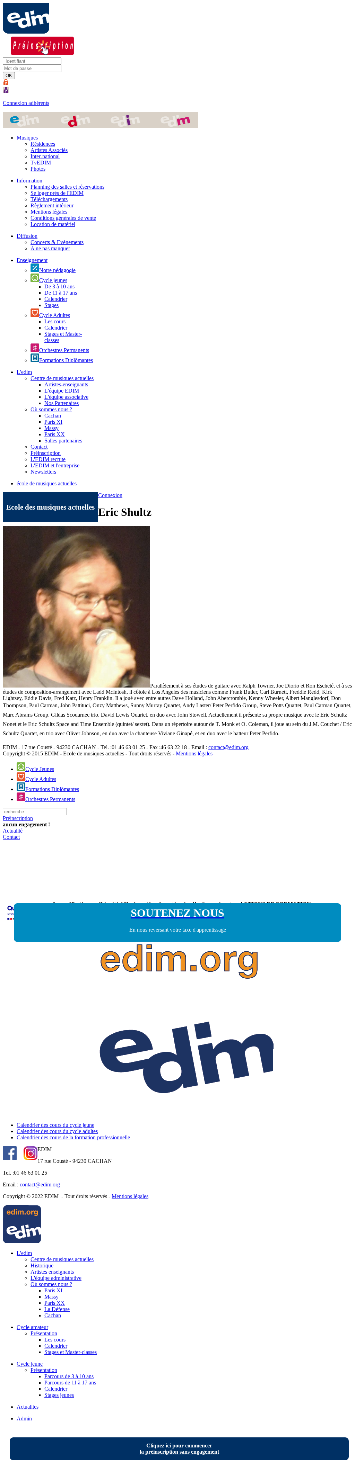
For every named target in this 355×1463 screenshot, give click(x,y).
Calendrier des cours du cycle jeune (55, 1125)
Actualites (27, 1407)
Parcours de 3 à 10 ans (69, 1376)
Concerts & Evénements (57, 242)
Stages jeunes (59, 1395)
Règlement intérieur (52, 205)
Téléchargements (49, 199)
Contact (39, 447)
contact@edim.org (228, 747)
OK (9, 75)
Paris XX (54, 434)
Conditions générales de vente (63, 218)
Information (29, 180)
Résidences (43, 144)
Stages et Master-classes (70, 1352)
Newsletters (43, 472)
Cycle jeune (30, 1364)
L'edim (24, 372)
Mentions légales (49, 212)
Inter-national (45, 156)
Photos (38, 169)
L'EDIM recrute (48, 459)
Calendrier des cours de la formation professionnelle (73, 1137)
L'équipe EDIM (61, 391)
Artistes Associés (49, 150)
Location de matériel (53, 224)
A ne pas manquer (50, 248)
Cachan (52, 416)
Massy (51, 428)
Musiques (27, 138)
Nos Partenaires (61, 403)
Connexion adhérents (26, 103)
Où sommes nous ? (51, 409)
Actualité (13, 831)
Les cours (55, 321)
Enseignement (32, 260)
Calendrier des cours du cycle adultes (57, 1131)
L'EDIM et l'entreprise (55, 465)
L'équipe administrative (56, 1278)
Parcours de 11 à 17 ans (70, 1382)
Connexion (110, 495)
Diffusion (27, 236)
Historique (42, 1265)
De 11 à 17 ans (60, 293)
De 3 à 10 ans (59, 286)
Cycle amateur (32, 1327)
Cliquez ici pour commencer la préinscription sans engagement (179, 1449)
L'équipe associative (66, 397)
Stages (51, 305)
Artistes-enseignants (66, 384)
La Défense (57, 1309)
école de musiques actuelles (47, 483)
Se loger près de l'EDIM (57, 193)
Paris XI (53, 422)
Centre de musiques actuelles (62, 378)
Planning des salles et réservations (67, 187)
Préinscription (46, 453)
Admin (24, 1418)
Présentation (44, 1333)
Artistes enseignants (52, 1272)
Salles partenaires (63, 440)
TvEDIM (41, 162)
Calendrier (55, 299)
